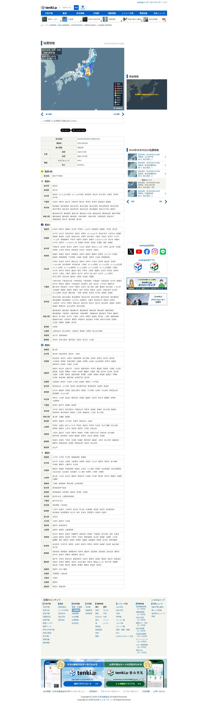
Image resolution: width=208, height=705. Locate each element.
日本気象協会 (58, 691)
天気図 (96, 13)
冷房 (105, 617)
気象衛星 (88, 610)
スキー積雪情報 (142, 646)
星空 (97, 620)
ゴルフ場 (119, 623)
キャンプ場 (120, 626)
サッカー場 (120, 620)
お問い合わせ (159, 691)
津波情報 (75, 613)
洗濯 (97, 610)
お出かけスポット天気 (124, 636)
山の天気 (119, 607)
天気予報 (49, 13)
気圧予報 (46, 613)
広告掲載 (146, 691)
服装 (97, 613)
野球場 (118, 617)
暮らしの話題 (157, 610)
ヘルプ (164, 2)
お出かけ (98, 617)
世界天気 (46, 610)
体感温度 (98, 630)
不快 (105, 613)
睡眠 (97, 636)
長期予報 (46, 620)
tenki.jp (49, 8)
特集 (153, 616)
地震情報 (76, 610)
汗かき (105, 610)
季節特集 (143, 13)
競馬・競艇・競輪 (123, 630)
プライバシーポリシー (110, 691)
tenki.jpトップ (143, 2)
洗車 (97, 633)
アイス (105, 620)
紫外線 (97, 626)
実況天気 (61, 613)
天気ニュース (159, 13)
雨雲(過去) (62, 607)
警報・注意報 (77, 607)
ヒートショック (142, 640)
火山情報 (75, 617)
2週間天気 (47, 617)
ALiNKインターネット (74, 691)
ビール (105, 623)
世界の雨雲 (47, 633)
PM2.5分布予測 (49, 630)
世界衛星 (88, 613)
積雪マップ (47, 626)
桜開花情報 (140, 613)
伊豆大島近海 (83, 143)
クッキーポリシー (131, 691)
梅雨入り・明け (142, 624)
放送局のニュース (158, 613)
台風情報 (75, 620)
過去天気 (61, 617)
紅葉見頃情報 (141, 635)
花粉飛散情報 (141, 608)
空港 (118, 613)
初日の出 (141, 651)
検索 (76, 7)
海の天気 (119, 610)
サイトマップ (155, 2)
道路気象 (46, 639)
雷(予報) (46, 636)
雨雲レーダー (48, 623)
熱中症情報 (140, 629)
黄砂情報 (46, 643)
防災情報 (80, 13)
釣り (118, 633)
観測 (65, 13)
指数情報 (112, 13)
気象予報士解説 (157, 607)
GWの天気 (140, 619)
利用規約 (93, 691)
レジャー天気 (127, 13)
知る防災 (75, 623)
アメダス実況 (63, 610)
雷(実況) (61, 620)
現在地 (83, 9)
